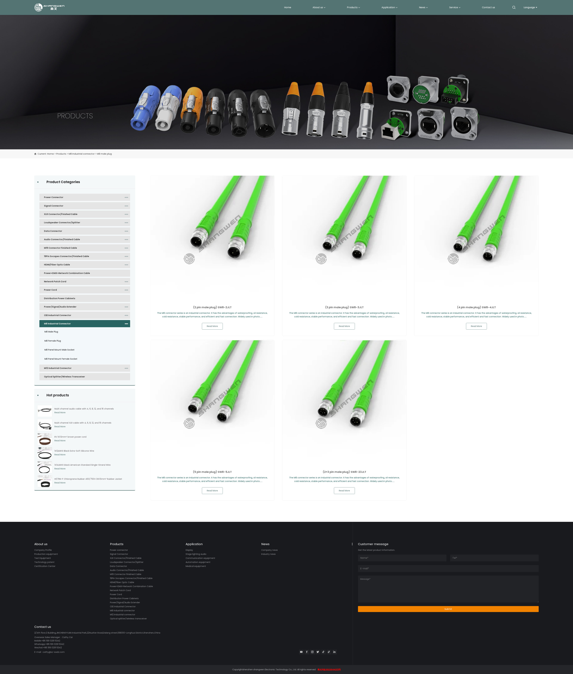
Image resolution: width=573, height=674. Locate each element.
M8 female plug (52, 340)
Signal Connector (53, 205)
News (422, 7)
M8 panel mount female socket (60, 358)
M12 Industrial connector (57, 368)
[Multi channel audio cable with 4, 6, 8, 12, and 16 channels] (44, 411)
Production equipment (46, 554)
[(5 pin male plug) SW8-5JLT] (212, 402)
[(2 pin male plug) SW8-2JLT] (212, 238)
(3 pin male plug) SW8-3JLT (344, 307)
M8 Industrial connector (82, 153)
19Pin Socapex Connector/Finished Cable (66, 256)
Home (287, 7)
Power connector (53, 197)
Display (189, 550)
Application (388, 7)
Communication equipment (200, 558)
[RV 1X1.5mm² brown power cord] (44, 439)
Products (352, 7)
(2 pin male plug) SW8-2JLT (212, 307)
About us (318, 7)
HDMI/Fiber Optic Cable (57, 264)
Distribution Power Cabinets (59, 298)
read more (212, 326)
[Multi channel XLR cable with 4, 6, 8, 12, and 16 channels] (44, 425)
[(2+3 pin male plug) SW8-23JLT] (344, 402)
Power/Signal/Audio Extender (60, 306)
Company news (269, 550)
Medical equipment (196, 566)
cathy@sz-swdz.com (54, 652)
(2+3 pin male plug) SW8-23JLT (344, 472)
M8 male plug (51, 331)
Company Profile (43, 550)
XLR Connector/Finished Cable (60, 214)
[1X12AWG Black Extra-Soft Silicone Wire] (44, 453)
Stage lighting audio (196, 554)
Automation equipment (198, 562)
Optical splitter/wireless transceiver (64, 376)
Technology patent (44, 562)
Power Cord (50, 289)
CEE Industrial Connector (57, 315)
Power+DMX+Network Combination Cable (67, 273)
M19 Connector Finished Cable (60, 247)
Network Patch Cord (55, 281)
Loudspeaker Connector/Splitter (62, 222)
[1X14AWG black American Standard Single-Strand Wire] (44, 467)
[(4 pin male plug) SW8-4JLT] (476, 238)
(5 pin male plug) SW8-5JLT (212, 472)
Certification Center (44, 566)
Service (453, 7)
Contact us (488, 7)
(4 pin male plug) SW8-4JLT (476, 307)
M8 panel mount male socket (59, 349)
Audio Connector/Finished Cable (62, 239)
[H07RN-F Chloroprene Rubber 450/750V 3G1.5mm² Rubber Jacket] (44, 481)
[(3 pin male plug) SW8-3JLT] (344, 238)
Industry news (268, 554)
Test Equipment (42, 558)
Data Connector (53, 231)
